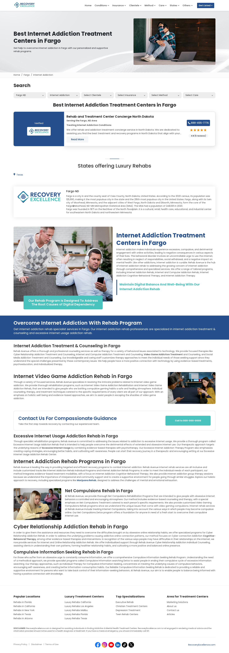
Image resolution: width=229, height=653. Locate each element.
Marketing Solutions (177, 602)
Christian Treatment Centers (131, 606)
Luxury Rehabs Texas (76, 618)
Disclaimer (36, 644)
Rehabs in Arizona (23, 618)
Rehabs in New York (24, 610)
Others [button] (187, 5)
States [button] (174, 5)
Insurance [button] (118, 5)
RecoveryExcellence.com (201, 644)
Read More (77, 139)
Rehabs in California (24, 606)
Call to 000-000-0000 (188, 420)
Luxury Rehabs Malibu (76, 610)
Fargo (27, 74)
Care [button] (162, 5)
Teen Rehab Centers (127, 614)
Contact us (173, 610)
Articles (171, 614)
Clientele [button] (134, 5)
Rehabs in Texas (22, 614)
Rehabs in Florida (23, 602)
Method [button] (149, 5)
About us (172, 606)
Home (88, 5)
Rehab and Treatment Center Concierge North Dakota (110, 116)
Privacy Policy (20, 644)
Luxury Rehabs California (78, 602)
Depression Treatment (128, 610)
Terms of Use (52, 644)
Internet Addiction (43, 74)
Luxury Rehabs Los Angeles (79, 606)
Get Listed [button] (205, 5)
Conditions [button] (101, 5)
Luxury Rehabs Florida (76, 614)
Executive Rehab (125, 602)
